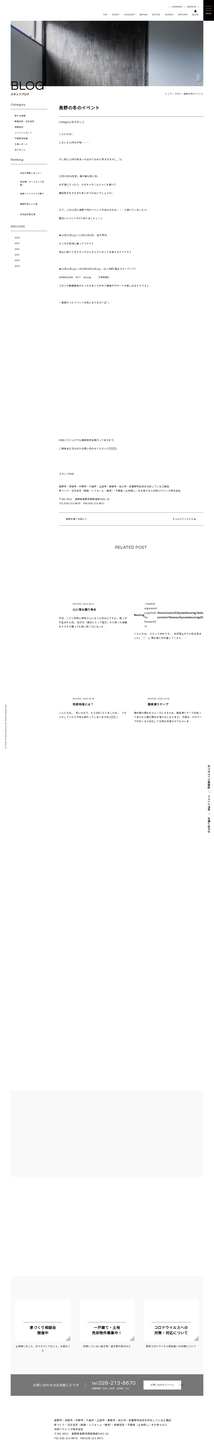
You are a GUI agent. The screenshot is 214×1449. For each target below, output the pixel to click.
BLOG (195, 15)
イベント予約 (209, 803)
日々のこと (20, 149)
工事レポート (21, 144)
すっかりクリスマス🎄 (184, 518)
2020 (17, 260)
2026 (17, 237)
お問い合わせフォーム (162, 1385)
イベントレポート (23, 132)
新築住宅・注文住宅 (24, 121)
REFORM (183, 15)
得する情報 (20, 115)
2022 (17, 248)
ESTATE (156, 15)
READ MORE (107, 932)
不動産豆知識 (21, 138)
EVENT (115, 15)
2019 (17, 265)
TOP (105, 15)
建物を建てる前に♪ (76, 518)
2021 (17, 254)
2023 (17, 243)
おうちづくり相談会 (209, 777)
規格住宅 (19, 126)
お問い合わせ (209, 825)
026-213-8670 (117, 1383)
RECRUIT (191, 7)
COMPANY (177, 7)
